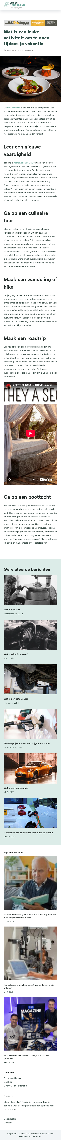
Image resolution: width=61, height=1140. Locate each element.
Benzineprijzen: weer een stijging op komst (27, 743)
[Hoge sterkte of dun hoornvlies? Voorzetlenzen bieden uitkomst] (30, 953)
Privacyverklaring (12, 1078)
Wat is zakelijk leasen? (16, 654)
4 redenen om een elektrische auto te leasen (28, 832)
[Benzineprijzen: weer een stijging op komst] (30, 724)
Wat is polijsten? (13, 609)
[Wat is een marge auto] (30, 768)
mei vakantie (13, 107)
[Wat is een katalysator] (30, 679)
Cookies (8, 1082)
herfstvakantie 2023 (24, 162)
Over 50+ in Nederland (15, 1085)
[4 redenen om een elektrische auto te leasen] (30, 813)
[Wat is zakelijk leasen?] (30, 635)
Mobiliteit (30, 51)
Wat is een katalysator (16, 698)
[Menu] (56, 5)
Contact (8, 1122)
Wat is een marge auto (16, 788)
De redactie (10, 1118)
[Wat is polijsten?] (30, 590)
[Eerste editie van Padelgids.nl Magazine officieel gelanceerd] (30, 1023)
